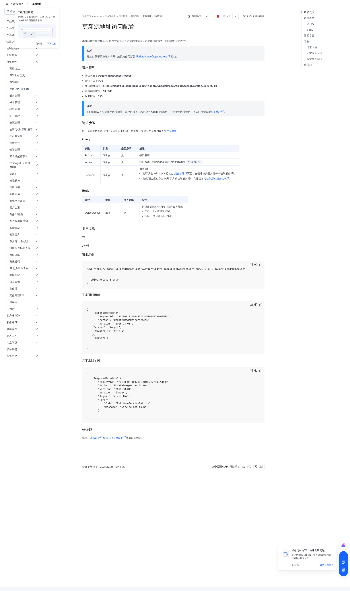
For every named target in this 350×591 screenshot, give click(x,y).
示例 (306, 41)
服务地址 (216, 111)
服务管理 (179, 173)
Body (310, 29)
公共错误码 (93, 437)
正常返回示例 (314, 53)
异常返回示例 (314, 58)
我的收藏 (260, 16)
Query (310, 23)
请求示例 (312, 47)
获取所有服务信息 (216, 178)
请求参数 (309, 18)
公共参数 (169, 131)
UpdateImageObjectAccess (151, 56)
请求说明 (309, 12)
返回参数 (309, 35)
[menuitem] (22, 68)
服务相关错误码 (114, 437)
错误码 (308, 64)
